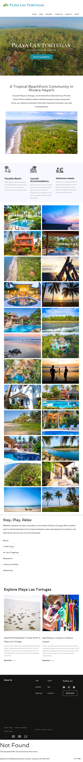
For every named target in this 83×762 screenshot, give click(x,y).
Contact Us (59, 14)
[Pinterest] (74, 687)
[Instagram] (69, 687)
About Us (68, 14)
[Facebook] (64, 687)
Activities (49, 14)
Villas (41, 14)
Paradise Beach (13, 178)
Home (34, 14)
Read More (8, 660)
